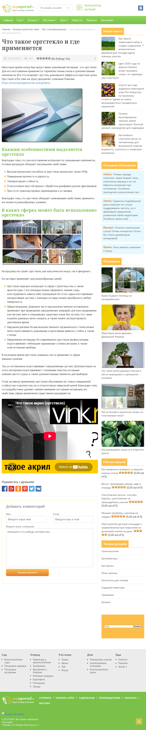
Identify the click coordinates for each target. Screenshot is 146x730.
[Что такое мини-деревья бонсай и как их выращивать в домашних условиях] (122, 367)
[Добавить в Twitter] (32, 489)
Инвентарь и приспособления (42, 661)
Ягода (64, 670)
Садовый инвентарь (113, 587)
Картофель (39, 679)
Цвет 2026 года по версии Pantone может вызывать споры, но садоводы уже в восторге (121, 70)
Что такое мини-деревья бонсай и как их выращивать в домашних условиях (121, 374)
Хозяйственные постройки (98, 664)
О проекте (45, 698)
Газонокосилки (110, 551)
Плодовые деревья (15, 665)
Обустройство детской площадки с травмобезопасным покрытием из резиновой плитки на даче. (121, 528)
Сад (19, 20)
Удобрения (39, 665)
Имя (8, 514)
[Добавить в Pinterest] (25, 489)
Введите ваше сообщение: (20, 526)
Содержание (87, 698)
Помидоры (39, 683)
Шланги (105, 602)
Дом (63, 20)
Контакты (130, 698)
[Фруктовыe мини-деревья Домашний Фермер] (122, 329)
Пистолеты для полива (114, 580)
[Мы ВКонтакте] (140, 8)
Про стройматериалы (54, 29)
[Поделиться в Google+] (11, 489)
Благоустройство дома (26, 29)
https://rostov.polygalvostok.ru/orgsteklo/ (26, 83)
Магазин (44, 703)
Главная (8, 20)
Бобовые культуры (43, 675)
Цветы (64, 663)
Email (56, 514)
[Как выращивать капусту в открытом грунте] (122, 445)
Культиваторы (109, 558)
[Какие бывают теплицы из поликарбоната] (122, 292)
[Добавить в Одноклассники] (18, 489)
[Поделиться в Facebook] (4, 489)
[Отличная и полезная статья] (49, 58)
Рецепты (91, 20)
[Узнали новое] (46, 58)
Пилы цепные (109, 573)
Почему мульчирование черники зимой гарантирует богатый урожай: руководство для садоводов (122, 120)
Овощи (36, 686)
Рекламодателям (109, 698)
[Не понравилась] (37, 58)
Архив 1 (122, 666)
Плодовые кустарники (10, 671)
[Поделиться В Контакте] (38, 489)
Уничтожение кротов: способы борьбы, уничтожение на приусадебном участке (119, 498)
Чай (63, 666)
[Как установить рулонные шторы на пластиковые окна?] (122, 408)
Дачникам (107, 20)
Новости (77, 20)
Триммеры (107, 594)
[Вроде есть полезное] (40, 58)
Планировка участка (101, 659)
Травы (64, 659)
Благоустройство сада (13, 661)
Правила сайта (65, 698)
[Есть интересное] (43, 58)
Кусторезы (107, 565)
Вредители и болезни (40, 671)
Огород (32, 20)
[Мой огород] (18, 11)
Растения (48, 20)
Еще (118, 654)
